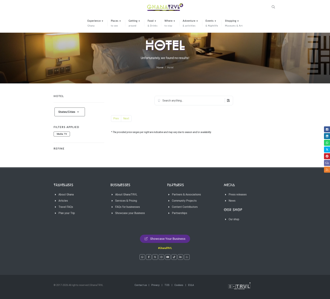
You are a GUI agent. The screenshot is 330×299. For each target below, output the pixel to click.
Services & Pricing (126, 200)
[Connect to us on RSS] (187, 257)
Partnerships (179, 213)
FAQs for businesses (127, 207)
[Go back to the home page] (165, 7)
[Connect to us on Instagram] (161, 257)
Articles (63, 200)
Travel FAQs (65, 207)
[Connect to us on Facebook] (148, 257)
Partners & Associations (186, 194)
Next (126, 118)
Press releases (238, 194)
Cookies (178, 285)
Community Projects (184, 200)
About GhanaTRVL (126, 194)
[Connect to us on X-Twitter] (155, 257)
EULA (191, 285)
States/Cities (66, 112)
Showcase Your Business (167, 239)
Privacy (155, 285)
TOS (166, 285)
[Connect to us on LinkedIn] (180, 257)
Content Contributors (185, 207)
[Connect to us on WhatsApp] (142, 257)
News (232, 200)
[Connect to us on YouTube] (167, 257)
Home (160, 67)
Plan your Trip (66, 213)
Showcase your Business (130, 213)
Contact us (141, 285)
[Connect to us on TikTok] (174, 257)
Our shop (234, 219)
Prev (116, 118)
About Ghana (66, 194)
